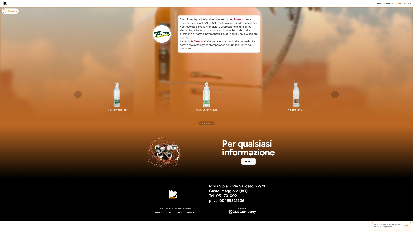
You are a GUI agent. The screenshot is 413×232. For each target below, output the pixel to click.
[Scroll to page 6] (211, 123)
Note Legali (190, 212)
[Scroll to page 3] (204, 123)
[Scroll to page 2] (202, 123)
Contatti (158, 212)
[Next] (335, 94)
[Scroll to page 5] (209, 123)
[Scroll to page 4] (206, 123)
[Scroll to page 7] (213, 123)
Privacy (179, 212)
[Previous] (78, 94)
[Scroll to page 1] (199, 123)
